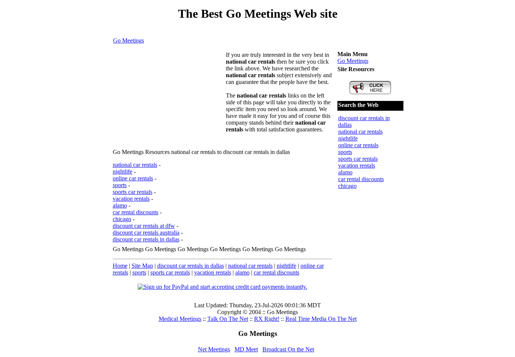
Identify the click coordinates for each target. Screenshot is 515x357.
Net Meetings (214, 349)
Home (120, 265)
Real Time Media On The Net (321, 319)
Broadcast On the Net (288, 349)
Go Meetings (128, 40)
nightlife (122, 171)
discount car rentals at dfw (144, 226)
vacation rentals (131, 198)
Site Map (142, 265)
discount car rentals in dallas (146, 239)
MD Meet (246, 349)
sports (120, 185)
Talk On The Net (227, 319)
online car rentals (133, 178)
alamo (120, 205)
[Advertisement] (169, 99)
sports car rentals (132, 192)
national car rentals (135, 165)
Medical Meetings (180, 319)
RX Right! (266, 319)
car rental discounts (135, 212)
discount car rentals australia (146, 232)
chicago (122, 219)
